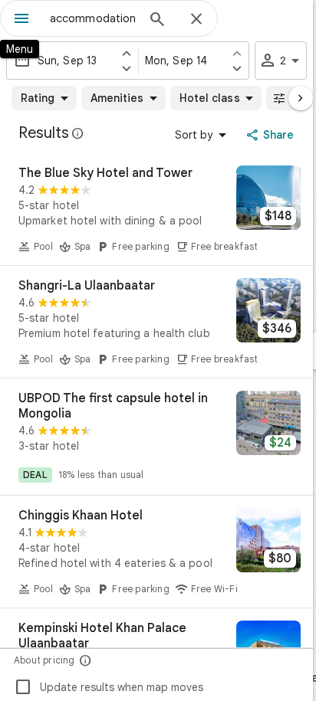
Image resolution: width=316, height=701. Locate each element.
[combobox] (93, 18)
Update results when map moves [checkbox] (108, 687)
